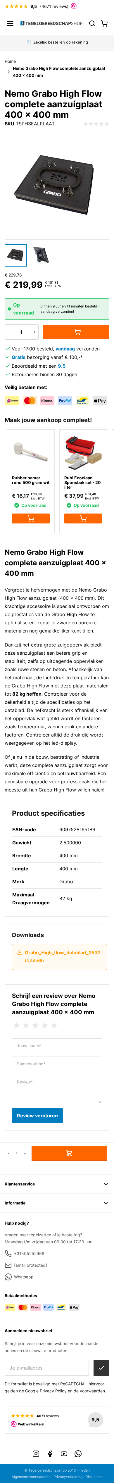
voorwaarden (92, 1390)
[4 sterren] (44, 1025)
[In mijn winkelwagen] (76, 332)
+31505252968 (29, 1253)
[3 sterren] (35, 1025)
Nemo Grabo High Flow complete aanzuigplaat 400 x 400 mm (59, 72)
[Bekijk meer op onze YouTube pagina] (64, 1454)
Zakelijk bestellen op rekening (60, 42)
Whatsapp (24, 1276)
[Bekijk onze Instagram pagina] (36, 1454)
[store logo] (51, 23)
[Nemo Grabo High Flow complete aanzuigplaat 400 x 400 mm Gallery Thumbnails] (28, 255)
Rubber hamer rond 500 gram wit (30, 480)
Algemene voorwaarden (31, 1477)
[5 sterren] (54, 1025)
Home (10, 61)
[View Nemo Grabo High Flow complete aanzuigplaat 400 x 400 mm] (16, 255)
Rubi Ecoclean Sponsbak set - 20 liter (82, 482)
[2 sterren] (26, 1025)
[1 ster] (16, 1025)
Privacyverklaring (67, 1477)
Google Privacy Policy (46, 1390)
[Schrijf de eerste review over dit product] (96, 124)
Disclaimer (94, 1477)
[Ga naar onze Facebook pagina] (50, 1454)
